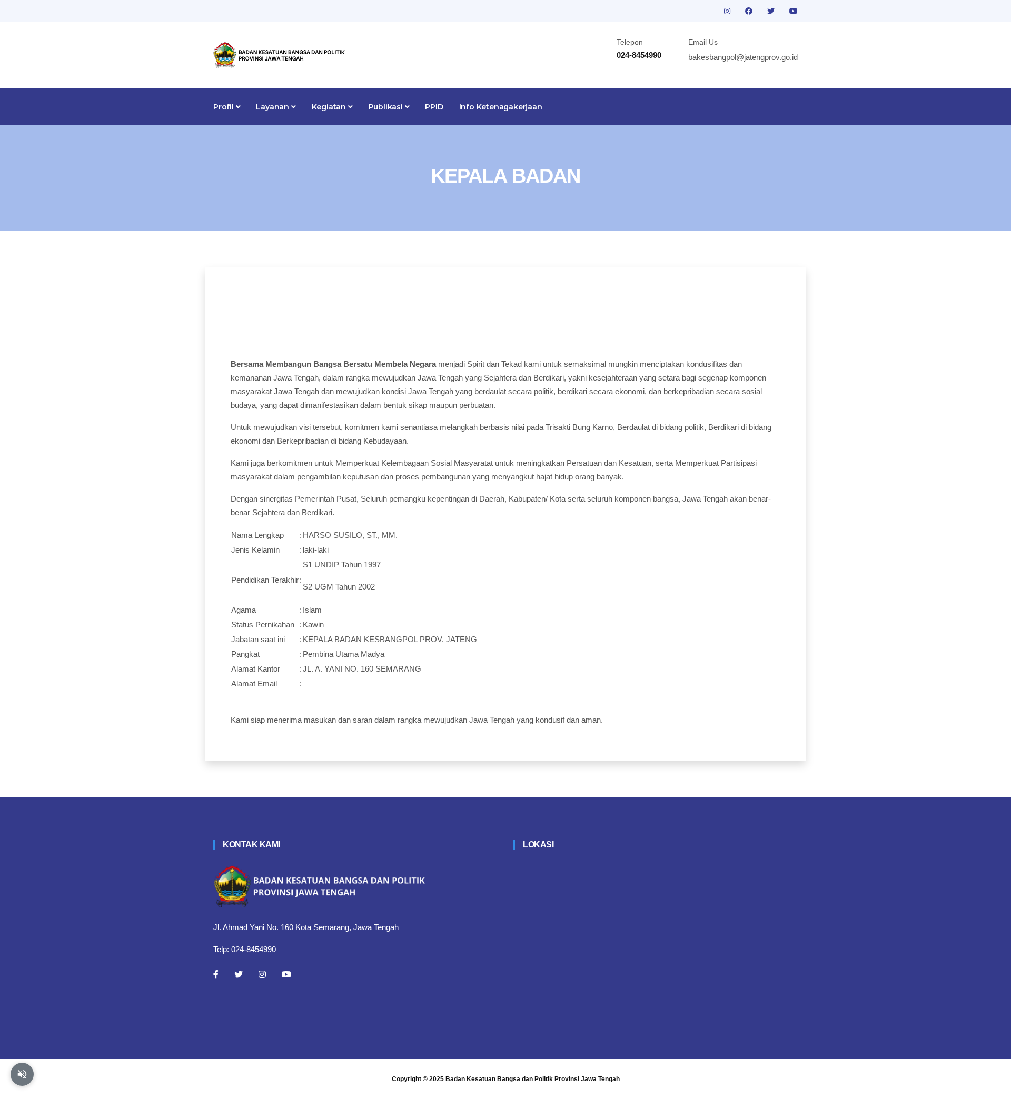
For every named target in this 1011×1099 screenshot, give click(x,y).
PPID (434, 107)
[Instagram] (262, 974)
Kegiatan (330, 107)
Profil (224, 107)
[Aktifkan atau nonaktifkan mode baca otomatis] (22, 1074)
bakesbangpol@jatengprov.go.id (743, 57)
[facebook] (750, 11)
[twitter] (772, 11)
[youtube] (793, 11)
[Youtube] (286, 974)
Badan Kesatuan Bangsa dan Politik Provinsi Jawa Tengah (532, 1079)
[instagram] (728, 11)
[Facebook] (215, 974)
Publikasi (387, 107)
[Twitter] (238, 974)
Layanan (273, 107)
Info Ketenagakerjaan (500, 107)
